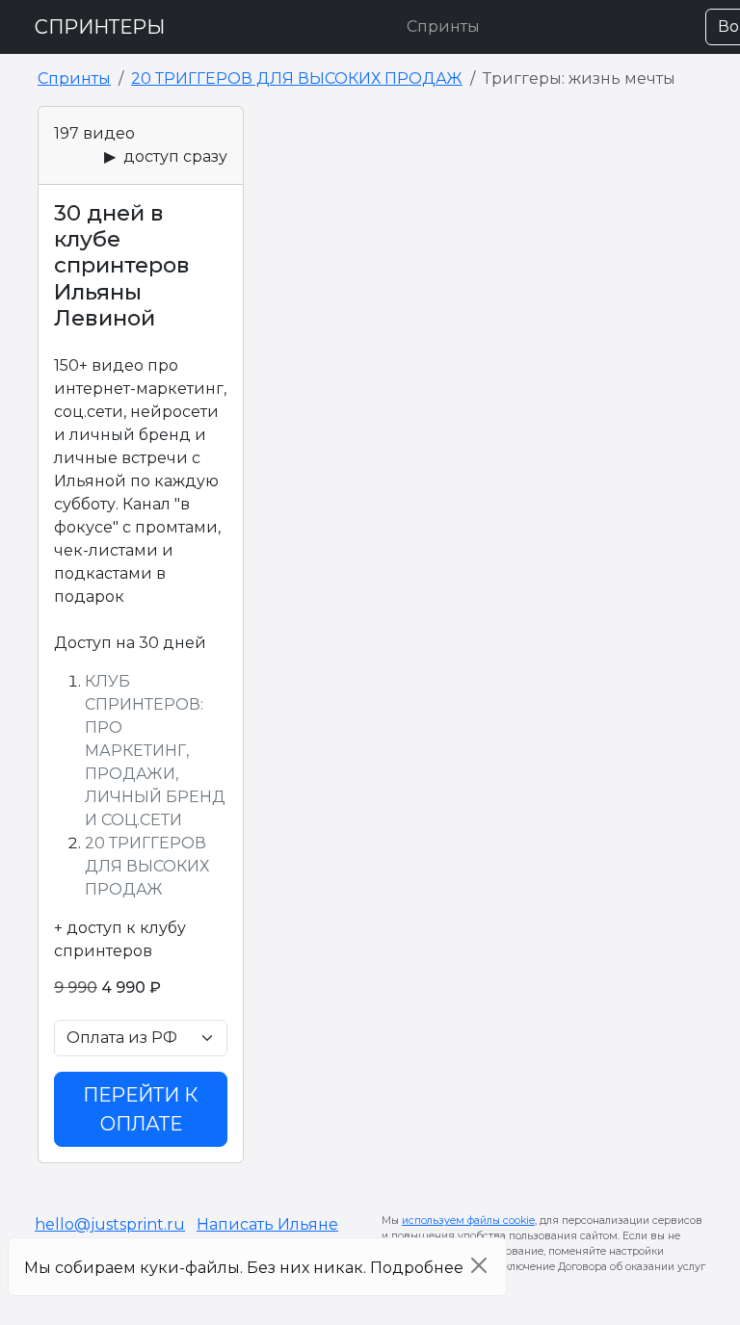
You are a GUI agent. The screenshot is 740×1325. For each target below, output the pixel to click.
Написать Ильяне (267, 1224)
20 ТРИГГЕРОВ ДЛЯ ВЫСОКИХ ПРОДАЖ (296, 78)
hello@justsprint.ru (110, 1224)
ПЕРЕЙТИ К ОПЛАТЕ (140, 1109)
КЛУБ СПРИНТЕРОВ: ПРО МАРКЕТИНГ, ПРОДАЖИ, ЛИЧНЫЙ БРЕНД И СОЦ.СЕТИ (155, 750)
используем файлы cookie (468, 1220)
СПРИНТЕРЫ (100, 27)
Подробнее (416, 1268)
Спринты (443, 26)
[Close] (478, 1265)
